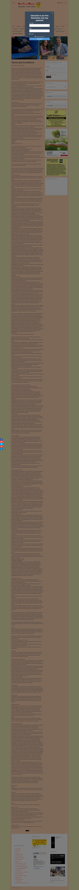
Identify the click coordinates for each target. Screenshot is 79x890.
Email (30, 28)
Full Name (31, 23)
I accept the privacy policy (40, 36)
